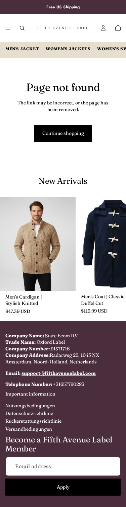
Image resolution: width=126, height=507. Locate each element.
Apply (63, 487)
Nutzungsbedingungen (30, 406)
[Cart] (118, 28)
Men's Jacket (22, 48)
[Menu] (7, 28)
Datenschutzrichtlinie (29, 413)
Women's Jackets (68, 48)
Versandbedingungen (28, 429)
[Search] (22, 28)
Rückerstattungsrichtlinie (33, 421)
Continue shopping (63, 133)
